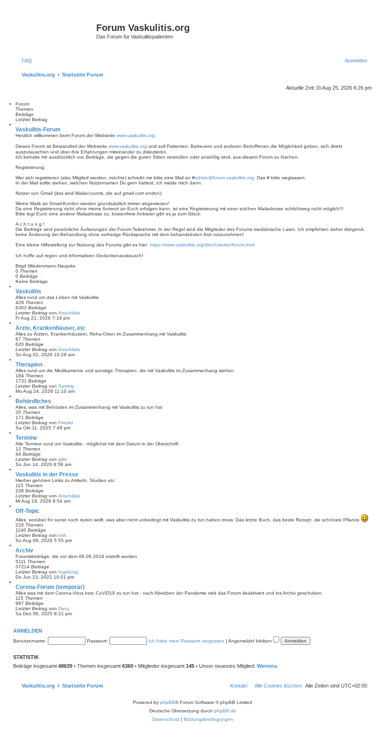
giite (62, 459)
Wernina (267, 666)
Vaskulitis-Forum (38, 129)
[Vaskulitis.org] (55, 30)
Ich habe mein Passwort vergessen (186, 640)
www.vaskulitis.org (135, 135)
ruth (62, 535)
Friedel (65, 422)
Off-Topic (27, 511)
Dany (63, 608)
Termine (26, 438)
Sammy (66, 386)
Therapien (28, 364)
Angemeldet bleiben (250, 640)
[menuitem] (25, 60)
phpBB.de (225, 710)
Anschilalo (69, 312)
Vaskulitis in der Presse (46, 474)
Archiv (24, 550)
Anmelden (27, 631)
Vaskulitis (28, 291)
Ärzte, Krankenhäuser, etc (50, 328)
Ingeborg (68, 571)
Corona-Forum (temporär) (50, 587)
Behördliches (33, 401)
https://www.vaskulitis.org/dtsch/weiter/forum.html (202, 244)
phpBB (167, 702)
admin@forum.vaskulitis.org (224, 177)
